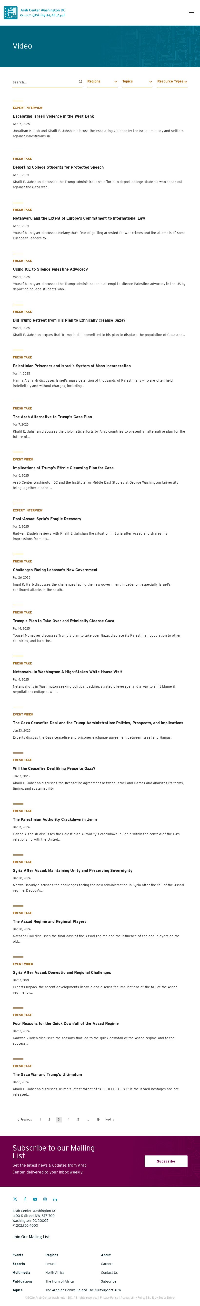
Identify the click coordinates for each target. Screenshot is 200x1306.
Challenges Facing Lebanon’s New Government (55, 570)
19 (98, 1119)
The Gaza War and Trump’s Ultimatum (47, 1074)
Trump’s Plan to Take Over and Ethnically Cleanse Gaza (63, 621)
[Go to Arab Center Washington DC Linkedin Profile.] (55, 1200)
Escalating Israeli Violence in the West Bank (53, 116)
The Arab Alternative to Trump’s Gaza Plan (52, 417)
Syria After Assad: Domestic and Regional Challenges (62, 972)
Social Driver (167, 1297)
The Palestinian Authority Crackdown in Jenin (55, 819)
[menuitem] (15, 1201)
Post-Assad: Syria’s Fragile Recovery (47, 519)
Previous (26, 1119)
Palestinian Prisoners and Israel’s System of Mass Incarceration (72, 366)
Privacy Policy (109, 1297)
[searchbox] (47, 82)
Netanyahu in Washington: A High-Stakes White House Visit (67, 672)
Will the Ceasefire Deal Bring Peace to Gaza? (54, 768)
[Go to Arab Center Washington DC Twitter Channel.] (15, 1200)
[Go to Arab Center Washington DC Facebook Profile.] (25, 1200)
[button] (191, 12)
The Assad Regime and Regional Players (50, 921)
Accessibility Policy (132, 1297)
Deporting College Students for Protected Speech (58, 167)
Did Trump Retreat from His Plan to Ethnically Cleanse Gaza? (69, 320)
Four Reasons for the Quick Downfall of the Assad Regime (66, 1023)
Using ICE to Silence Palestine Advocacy (50, 269)
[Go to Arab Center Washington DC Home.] (34, 12)
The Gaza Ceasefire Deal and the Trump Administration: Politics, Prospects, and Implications (98, 723)
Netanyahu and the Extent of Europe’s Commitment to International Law (79, 218)
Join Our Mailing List (31, 1236)
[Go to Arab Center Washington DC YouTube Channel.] (35, 1200)
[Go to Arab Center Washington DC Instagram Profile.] (45, 1200)
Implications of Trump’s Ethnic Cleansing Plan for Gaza (63, 468)
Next (108, 1119)
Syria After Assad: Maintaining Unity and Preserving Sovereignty (72, 870)
